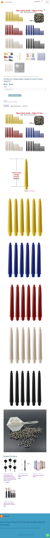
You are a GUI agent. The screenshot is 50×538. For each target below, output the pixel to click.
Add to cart (15, 95)
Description (6, 106)
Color (5, 86)
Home (5, 76)
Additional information (15, 106)
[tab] (6, 106)
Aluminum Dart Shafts (12, 76)
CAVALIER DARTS (8, 2)
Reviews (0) (25, 106)
